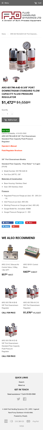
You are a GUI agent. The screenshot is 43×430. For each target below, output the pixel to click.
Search (21, 382)
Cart (39, 3)
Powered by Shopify (20, 416)
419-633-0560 (21, 133)
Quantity (5, 110)
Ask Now (5, 130)
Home (4, 34)
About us (21, 385)
